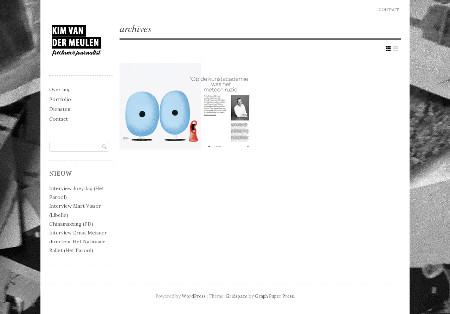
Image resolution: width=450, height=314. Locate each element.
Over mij (59, 89)
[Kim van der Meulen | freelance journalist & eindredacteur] (76, 62)
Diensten (59, 109)
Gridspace (237, 296)
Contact (389, 9)
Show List (395, 48)
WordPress (194, 296)
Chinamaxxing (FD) (71, 224)
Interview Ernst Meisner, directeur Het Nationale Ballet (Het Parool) (78, 241)
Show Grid (388, 48)
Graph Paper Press (274, 296)
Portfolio (60, 99)
